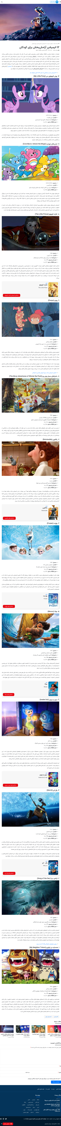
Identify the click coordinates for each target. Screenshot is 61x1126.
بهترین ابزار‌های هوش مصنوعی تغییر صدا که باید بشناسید (7, 1035)
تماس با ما (48, 1089)
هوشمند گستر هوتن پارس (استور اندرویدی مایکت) (35, 1119)
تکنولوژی (23, 1105)
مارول (24, 1110)
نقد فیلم (32, 1112)
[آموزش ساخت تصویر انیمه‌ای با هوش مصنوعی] (38, 1029)
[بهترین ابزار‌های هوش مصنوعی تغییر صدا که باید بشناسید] (7, 1029)
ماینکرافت (37, 1112)
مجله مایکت (55, 43)
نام (60, 1066)
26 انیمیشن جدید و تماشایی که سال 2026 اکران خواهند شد (43, 73)
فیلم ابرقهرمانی (36, 1110)
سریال (34, 1107)
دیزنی (38, 1107)
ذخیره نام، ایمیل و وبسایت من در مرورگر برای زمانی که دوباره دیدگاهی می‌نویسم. (44, 1079)
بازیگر (25, 1102)
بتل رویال (37, 1105)
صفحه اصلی (58, 1089)
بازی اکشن (37, 1102)
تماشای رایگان (6, 1124)
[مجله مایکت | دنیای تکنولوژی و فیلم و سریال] (54, 2)
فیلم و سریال (49, 43)
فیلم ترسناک (30, 1110)
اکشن (29, 1100)
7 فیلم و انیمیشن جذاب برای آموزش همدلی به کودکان (44, 373)
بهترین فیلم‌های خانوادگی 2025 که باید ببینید (46, 944)
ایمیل (59, 1072)
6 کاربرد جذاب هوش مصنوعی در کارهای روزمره (22, 1035)
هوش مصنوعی (25, 1112)
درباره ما (53, 1089)
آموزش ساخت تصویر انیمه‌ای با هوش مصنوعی (38, 1035)
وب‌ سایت (27, 1072)
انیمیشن (10, 66)
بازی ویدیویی (30, 1102)
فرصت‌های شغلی (40, 1089)
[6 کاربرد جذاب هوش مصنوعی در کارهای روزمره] (22, 1029)
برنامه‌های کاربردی (30, 1105)
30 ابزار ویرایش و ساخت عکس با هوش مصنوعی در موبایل (54, 1035)
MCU (38, 1100)
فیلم (46, 283)
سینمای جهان (48, 1017)
